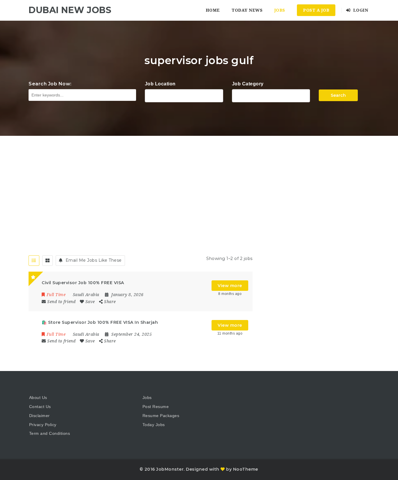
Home (213, 10)
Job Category (248, 83)
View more (230, 285)
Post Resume (155, 406)
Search (338, 95)
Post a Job (316, 10)
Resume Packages (160, 415)
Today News (247, 10)
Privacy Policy (43, 424)
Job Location (160, 83)
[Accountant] (271, 95)
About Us (38, 397)
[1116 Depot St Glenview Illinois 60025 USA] (184, 95)
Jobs (279, 10)
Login (360, 10)
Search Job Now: (50, 84)
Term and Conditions (49, 433)
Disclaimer (39, 415)
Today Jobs (153, 424)
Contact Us (40, 406)
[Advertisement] (199, 179)
